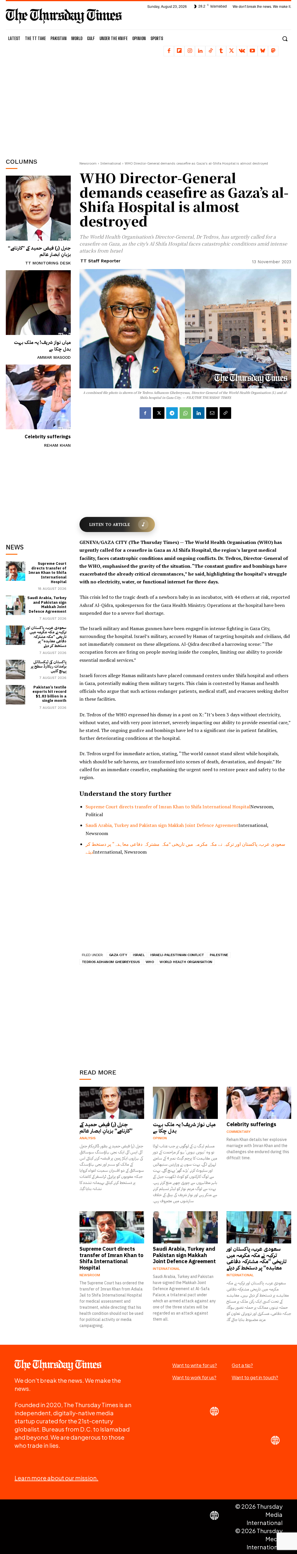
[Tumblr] (221, 51)
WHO (150, 962)
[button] (284, 38)
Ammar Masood (54, 357)
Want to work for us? (194, 1377)
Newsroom (88, 163)
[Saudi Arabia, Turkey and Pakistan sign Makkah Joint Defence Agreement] (15, 605)
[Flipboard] (179, 51)
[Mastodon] (273, 51)
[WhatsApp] (185, 413)
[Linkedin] (200, 51)
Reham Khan (57, 445)
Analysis (87, 1138)
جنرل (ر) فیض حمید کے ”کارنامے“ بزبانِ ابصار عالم (39, 251)
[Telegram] (172, 413)
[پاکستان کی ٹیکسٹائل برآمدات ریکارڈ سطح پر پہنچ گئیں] (15, 669)
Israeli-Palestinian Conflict (177, 955)
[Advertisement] (49, 106)
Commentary (239, 1131)
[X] (231, 51)
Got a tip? (242, 1365)
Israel (138, 955)
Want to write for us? (194, 1365)
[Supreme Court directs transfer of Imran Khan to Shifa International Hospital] (15, 571)
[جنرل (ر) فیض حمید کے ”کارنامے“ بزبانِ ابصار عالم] (38, 208)
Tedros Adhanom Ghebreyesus (111, 962)
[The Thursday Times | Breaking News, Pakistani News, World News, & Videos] (64, 16)
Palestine (219, 955)
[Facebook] (169, 51)
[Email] (212, 413)
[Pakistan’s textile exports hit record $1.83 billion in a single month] (15, 694)
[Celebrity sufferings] (38, 397)
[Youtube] (252, 51)
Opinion (160, 1138)
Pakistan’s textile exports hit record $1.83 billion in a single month (49, 694)
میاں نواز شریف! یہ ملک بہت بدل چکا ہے (42, 345)
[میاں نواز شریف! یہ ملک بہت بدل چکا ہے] (38, 302)
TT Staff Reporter (100, 261)
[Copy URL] (225, 413)
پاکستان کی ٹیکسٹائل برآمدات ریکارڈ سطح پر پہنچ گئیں (48, 666)
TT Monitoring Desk (48, 263)
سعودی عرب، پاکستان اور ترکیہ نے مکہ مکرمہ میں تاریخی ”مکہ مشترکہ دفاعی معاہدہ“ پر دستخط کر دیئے (46, 636)
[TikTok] (210, 51)
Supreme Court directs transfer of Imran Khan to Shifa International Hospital (47, 572)
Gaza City (118, 955)
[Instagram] (189, 51)
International (110, 163)
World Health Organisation (186, 962)
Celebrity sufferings (48, 436)
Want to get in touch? (255, 1377)
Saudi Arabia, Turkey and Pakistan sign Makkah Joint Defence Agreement (46, 604)
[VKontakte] (242, 51)
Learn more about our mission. (56, 1477)
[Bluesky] (263, 51)
